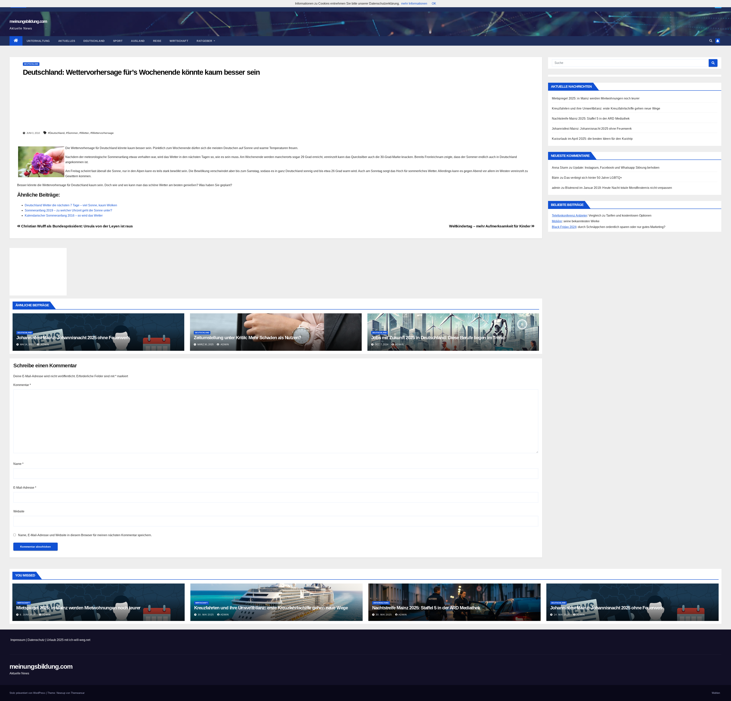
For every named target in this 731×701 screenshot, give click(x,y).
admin (44, 344)
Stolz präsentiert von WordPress (28, 692)
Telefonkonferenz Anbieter (569, 215)
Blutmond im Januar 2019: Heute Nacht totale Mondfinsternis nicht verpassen (618, 187)
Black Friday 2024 (564, 227)
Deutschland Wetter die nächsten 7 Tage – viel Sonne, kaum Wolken (71, 205)
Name (18, 463)
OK (434, 3)
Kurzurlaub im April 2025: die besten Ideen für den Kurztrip (592, 138)
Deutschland (94, 40)
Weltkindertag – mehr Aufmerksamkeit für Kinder (490, 226)
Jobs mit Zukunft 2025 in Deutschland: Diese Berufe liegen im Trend (437, 337)
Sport (118, 40)
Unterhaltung (38, 40)
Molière (557, 221)
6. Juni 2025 (28, 614)
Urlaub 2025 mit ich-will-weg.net (68, 639)
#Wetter (84, 132)
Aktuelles (66, 40)
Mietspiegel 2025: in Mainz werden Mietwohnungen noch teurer (596, 98)
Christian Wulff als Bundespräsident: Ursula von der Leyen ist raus (76, 226)
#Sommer (72, 132)
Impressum (17, 639)
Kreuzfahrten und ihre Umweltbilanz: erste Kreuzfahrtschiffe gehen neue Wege (606, 108)
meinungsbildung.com (28, 21)
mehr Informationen (414, 3)
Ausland (138, 40)
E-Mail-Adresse (24, 487)
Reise (157, 40)
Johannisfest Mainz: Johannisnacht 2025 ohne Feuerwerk (72, 337)
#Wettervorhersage (102, 132)
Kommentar (22, 385)
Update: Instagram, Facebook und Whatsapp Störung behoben (616, 167)
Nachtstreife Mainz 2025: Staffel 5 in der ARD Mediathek (591, 118)
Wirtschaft (179, 40)
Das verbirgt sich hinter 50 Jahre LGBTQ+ (593, 177)
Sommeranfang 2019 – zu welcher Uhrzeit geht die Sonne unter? (68, 210)
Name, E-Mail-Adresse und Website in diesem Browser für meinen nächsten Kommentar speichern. (85, 535)
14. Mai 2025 (562, 614)
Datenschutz (36, 639)
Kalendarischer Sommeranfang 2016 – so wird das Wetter (64, 215)
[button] (710, 40)
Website (18, 511)
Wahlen (716, 692)
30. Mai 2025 (206, 614)
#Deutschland (56, 132)
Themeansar (78, 692)
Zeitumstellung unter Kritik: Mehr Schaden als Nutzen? (247, 337)
